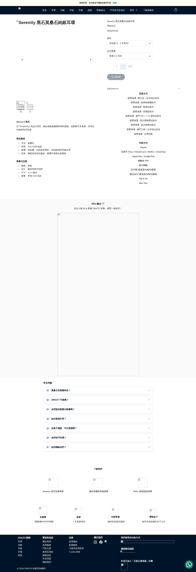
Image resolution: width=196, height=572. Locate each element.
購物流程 (47, 555)
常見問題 (47, 559)
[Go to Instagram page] (95, 542)
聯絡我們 (47, 562)
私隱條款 (73, 545)
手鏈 (71, 10)
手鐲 (81, 10)
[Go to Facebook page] (101, 542)
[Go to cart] (175, 10)
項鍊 (62, 10)
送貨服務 (47, 545)
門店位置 (47, 548)
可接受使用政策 (76, 548)
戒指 (90, 10)
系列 (132, 10)
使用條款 (73, 542)
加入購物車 (116, 77)
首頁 (44, 10)
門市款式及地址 (117, 10)
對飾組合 (101, 10)
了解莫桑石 (148, 10)
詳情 (115, 3)
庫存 (109, 38)
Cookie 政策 (74, 552)
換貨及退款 (48, 552)
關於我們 (47, 542)
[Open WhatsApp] (189, 564)
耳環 (53, 10)
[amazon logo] (107, 542)
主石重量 (111, 51)
